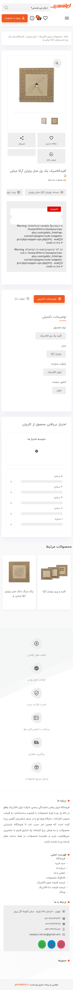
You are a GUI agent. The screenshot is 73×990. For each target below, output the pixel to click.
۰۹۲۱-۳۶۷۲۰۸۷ (53, 929)
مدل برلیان (31, 36)
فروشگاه (60, 858)
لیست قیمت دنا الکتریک (52, 887)
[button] (57, 63)
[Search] (6, 8)
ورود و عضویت (12, 18)
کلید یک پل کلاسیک (50, 336)
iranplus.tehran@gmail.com (45, 934)
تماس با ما (59, 873)
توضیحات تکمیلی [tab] (47, 299)
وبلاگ (62, 892)
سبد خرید (60, 863)
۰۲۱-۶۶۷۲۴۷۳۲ (52, 918)
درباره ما (60, 868)
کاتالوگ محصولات (55, 878)
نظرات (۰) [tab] (20, 299)
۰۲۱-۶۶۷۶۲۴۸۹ (53, 924)
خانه (66, 36)
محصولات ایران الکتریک (50, 36)
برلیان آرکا (46, 192)
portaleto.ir (22, 984)
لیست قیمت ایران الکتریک (51, 882)
